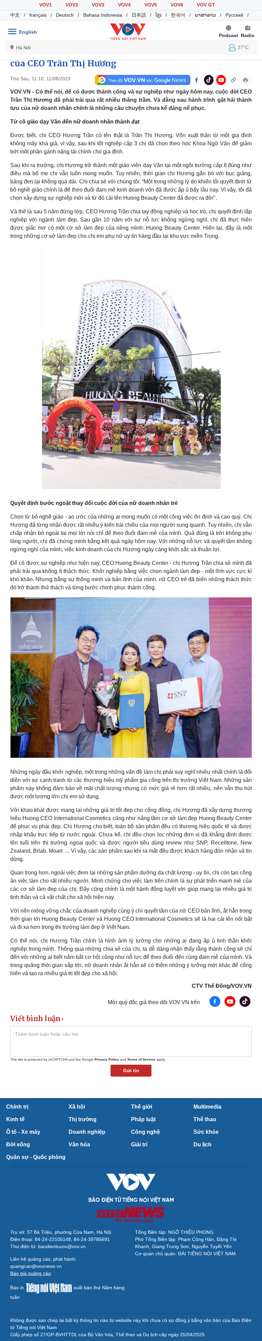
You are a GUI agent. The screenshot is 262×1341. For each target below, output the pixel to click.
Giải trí (139, 1144)
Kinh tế (15, 1119)
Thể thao (204, 1119)
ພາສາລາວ (205, 15)
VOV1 (45, 4)
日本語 (139, 15)
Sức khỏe (206, 1132)
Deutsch (65, 15)
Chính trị (17, 1107)
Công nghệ (145, 1132)
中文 (15, 15)
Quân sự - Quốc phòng (36, 1157)
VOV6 (177, 4)
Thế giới (141, 1107)
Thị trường (83, 1119)
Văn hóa (79, 1144)
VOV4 (124, 4)
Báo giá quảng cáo (30, 1273)
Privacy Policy (106, 1059)
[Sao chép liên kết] (233, 80)
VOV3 (98, 4)
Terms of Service (141, 1059)
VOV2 (72, 4)
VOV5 (150, 4)
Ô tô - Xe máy (23, 1132)
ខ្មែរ (158, 15)
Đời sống (18, 1144)
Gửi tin (131, 1070)
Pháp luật (143, 1119)
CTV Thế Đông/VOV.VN (222, 986)
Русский (234, 15)
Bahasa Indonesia (102, 15)
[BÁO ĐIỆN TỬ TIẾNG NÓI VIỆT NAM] (128, 31)
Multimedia (207, 1107)
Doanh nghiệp (87, 1132)
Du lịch (202, 1144)
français (37, 15)
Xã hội (77, 1107)
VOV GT (206, 4)
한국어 (178, 15)
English (28, 32)
